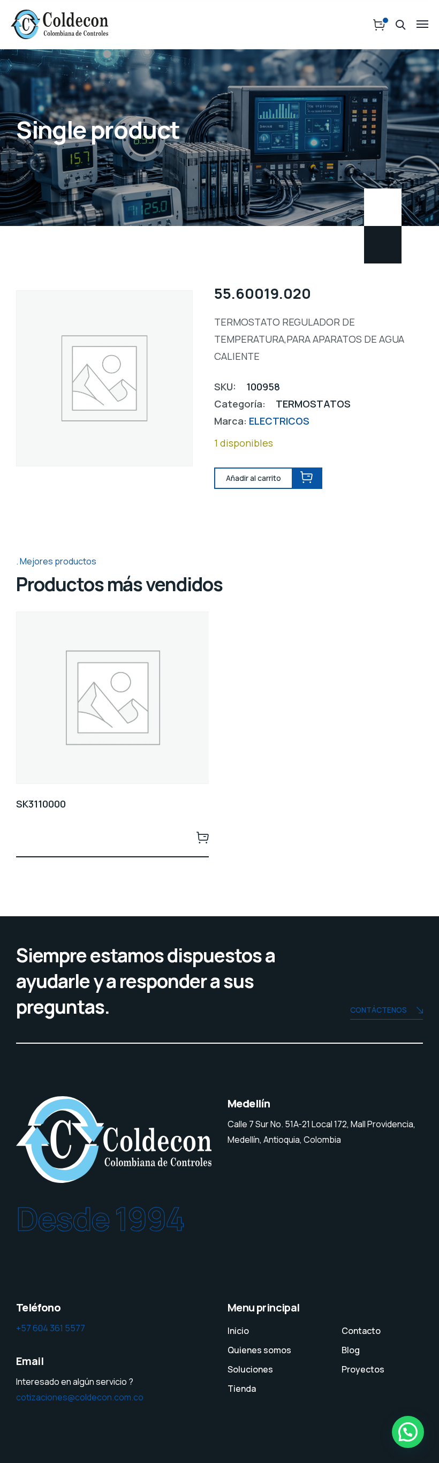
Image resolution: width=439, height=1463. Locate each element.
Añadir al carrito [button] (202, 837)
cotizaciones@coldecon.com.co (79, 1397)
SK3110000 (41, 803)
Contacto (361, 1331)
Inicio (238, 1331)
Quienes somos (259, 1350)
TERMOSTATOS (313, 403)
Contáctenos (378, 1010)
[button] (408, 1432)
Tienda (242, 1388)
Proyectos (363, 1369)
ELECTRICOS (279, 420)
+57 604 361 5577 (50, 1328)
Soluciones (250, 1369)
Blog (351, 1350)
